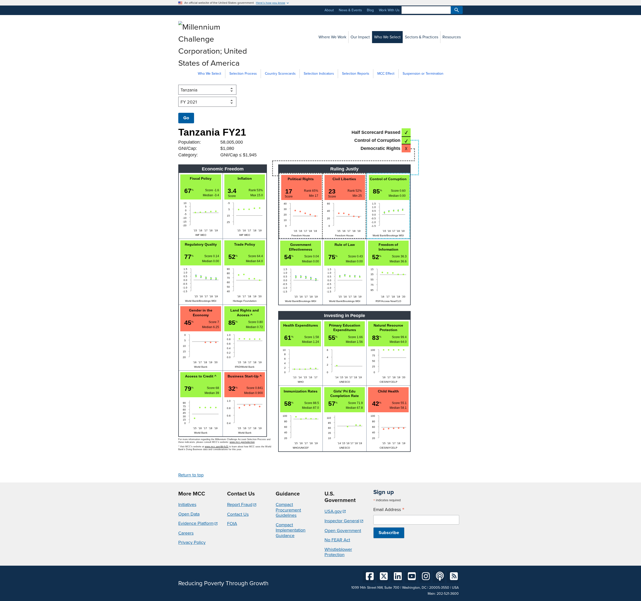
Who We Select (209, 73)
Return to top (191, 475)
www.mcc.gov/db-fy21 (216, 446)
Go (186, 118)
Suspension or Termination (423, 73)
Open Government (343, 530)
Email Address (388, 509)
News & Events (350, 10)
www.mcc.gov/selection (242, 442)
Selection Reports (355, 73)
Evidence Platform (196, 523)
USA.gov (333, 511)
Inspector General (342, 521)
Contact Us (238, 514)
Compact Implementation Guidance (290, 530)
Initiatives (187, 504)
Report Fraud (239, 504)
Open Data (189, 514)
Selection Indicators (319, 73)
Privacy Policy (192, 542)
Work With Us (389, 10)
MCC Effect (385, 73)
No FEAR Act (337, 540)
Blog (370, 10)
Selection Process (243, 73)
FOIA (232, 523)
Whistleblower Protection (338, 552)
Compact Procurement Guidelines (288, 510)
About (329, 10)
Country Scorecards (280, 73)
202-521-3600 (448, 593)
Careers (186, 533)
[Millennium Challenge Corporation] (213, 63)
